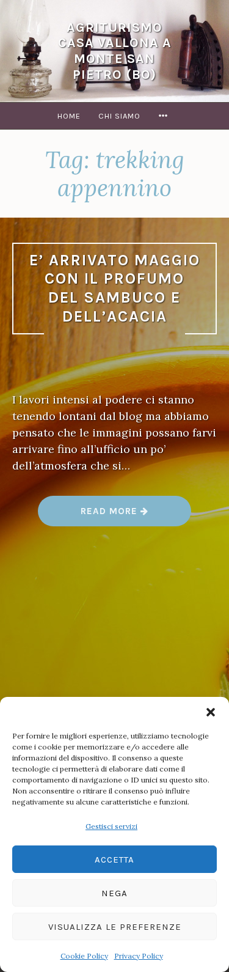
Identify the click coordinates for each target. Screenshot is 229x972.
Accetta (114, 859)
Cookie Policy (84, 955)
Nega (114, 893)
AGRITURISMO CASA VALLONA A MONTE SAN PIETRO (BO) (115, 51)
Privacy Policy (138, 955)
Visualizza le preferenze (114, 926)
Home (69, 115)
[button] (211, 712)
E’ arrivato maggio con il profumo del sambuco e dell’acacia (114, 288)
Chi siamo (119, 115)
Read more (136, 515)
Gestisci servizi (111, 826)
